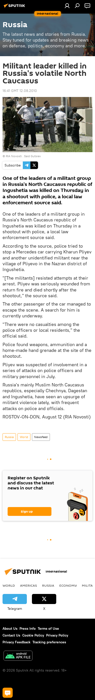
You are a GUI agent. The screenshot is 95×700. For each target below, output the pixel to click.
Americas (28, 585)
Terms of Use (48, 628)
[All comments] (8, 693)
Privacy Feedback (16, 642)
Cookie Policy (33, 635)
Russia (9, 437)
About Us (10, 628)
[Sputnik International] (15, 7)
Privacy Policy (57, 635)
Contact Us (11, 635)
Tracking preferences (49, 642)
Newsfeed (41, 437)
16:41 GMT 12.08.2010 (20, 90)
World (24, 437)
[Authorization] (67, 6)
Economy (68, 585)
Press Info (28, 628)
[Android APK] (18, 656)
